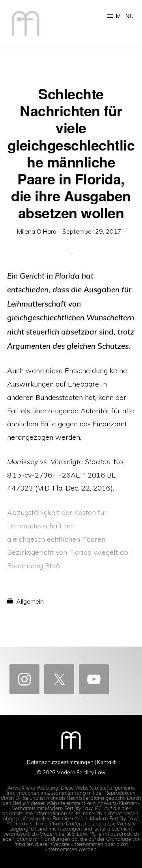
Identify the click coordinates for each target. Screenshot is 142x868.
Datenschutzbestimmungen (60, 762)
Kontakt (106, 762)
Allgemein (30, 601)
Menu (125, 16)
